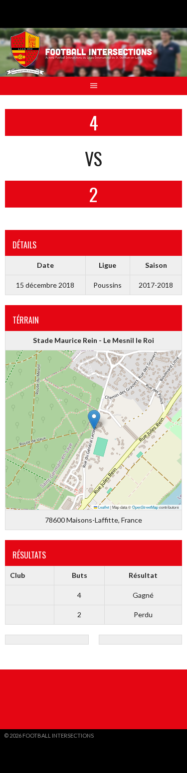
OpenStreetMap (145, 507)
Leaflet (103, 507)
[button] (94, 420)
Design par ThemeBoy (35, 743)
